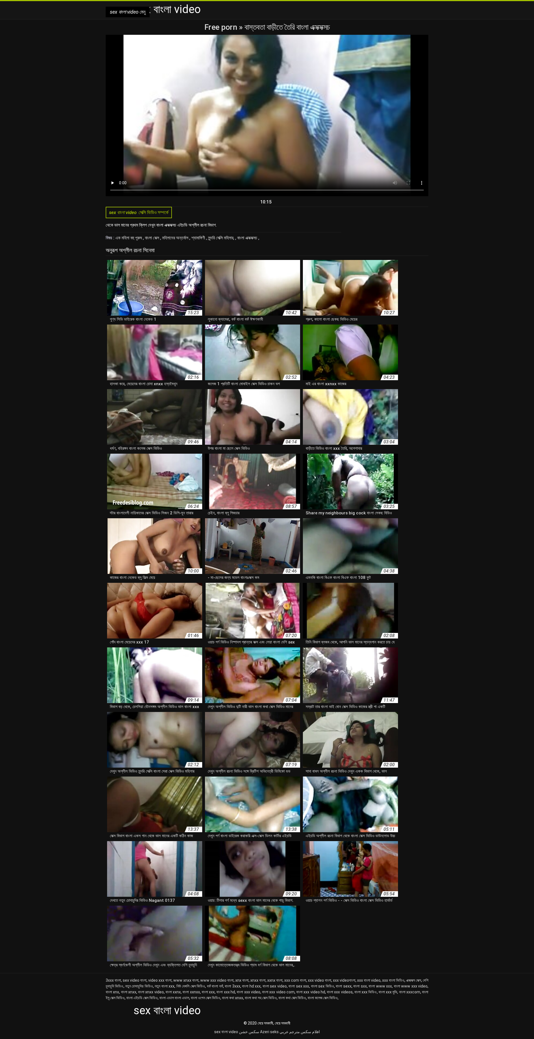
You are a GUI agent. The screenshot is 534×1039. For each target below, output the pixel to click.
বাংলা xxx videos (340, 992)
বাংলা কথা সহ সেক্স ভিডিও (261, 998)
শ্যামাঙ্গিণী (198, 237)
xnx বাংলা (242, 980)
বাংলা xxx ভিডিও (365, 992)
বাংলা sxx (360, 986)
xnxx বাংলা (258, 980)
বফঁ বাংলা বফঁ (215, 986)
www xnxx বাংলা (186, 980)
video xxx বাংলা (160, 980)
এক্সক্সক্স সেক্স (413, 980)
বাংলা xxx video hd (310, 992)
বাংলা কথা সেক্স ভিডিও (292, 998)
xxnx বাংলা (275, 980)
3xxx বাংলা (113, 980)
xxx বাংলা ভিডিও (393, 980)
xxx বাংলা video (368, 980)
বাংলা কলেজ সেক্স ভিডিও (323, 998)
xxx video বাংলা (319, 980)
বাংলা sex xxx (298, 986)
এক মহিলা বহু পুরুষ (129, 237)
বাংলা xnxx (128, 992)
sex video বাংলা (135, 980)
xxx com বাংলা (295, 980)
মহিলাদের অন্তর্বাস (175, 237)
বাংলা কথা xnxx (232, 998)
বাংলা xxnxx (191, 992)
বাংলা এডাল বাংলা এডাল (174, 998)
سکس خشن (249, 1032)
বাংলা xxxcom (409, 992)
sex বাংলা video (226, 1032)
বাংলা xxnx (173, 992)
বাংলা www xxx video (410, 986)
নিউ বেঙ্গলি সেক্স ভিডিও (190, 986)
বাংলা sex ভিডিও (322, 986)
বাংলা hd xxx (251, 986)
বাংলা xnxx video (151, 992)
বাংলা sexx (344, 986)
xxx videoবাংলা (344, 980)
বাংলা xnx (112, 992)
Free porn (221, 27)
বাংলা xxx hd (225, 992)
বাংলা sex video (275, 986)
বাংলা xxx (208, 992)
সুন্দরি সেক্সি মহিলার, (221, 237)
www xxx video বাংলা (217, 980)
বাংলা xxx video (248, 992)
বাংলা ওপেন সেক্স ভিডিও (205, 998)
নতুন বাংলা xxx (164, 986)
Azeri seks (269, 1032)
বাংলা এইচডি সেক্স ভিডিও (142, 998)
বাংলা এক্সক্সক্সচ (247, 237)
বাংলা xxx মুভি (388, 992)
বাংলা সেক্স (152, 237)
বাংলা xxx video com (278, 992)
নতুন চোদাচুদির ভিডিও (139, 986)
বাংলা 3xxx (232, 986)
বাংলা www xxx (380, 986)
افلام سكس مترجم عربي (300, 1032)
